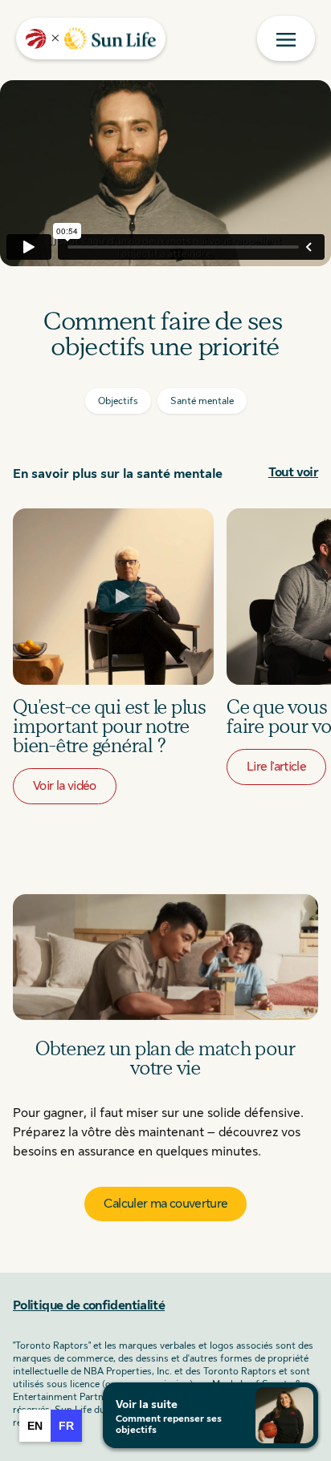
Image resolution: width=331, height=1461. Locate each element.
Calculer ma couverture (166, 1203)
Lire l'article (276, 766)
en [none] (35, 1425)
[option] (35, 1426)
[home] (91, 38)
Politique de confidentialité (89, 1305)
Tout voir (293, 472)
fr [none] (66, 1425)
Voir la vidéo (64, 786)
